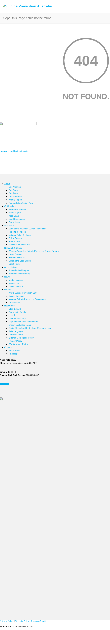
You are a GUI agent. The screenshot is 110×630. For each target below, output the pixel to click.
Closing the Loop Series (20, 261)
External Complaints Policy (21, 338)
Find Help (13, 354)
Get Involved (10, 206)
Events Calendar (16, 296)
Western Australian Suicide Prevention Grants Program (34, 251)
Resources (9, 305)
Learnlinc (13, 315)
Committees (14, 222)
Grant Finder (14, 264)
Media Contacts (16, 286)
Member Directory (17, 318)
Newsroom (14, 283)
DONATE (4, 384)
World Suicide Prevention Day (23, 293)
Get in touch (14, 350)
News (7, 277)
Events (7, 289)
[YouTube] (14, 394)
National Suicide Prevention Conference (27, 299)
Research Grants (17, 257)
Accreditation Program (19, 270)
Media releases (16, 280)
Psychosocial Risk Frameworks (24, 321)
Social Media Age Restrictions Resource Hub (30, 328)
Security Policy (22, 621)
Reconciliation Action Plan (21, 203)
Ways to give (15, 212)
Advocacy (9, 225)
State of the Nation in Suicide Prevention (27, 228)
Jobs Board (14, 216)
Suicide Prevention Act (19, 244)
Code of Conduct (16, 334)
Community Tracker (18, 312)
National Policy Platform (20, 235)
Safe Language (16, 331)
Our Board (13, 190)
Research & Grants (13, 248)
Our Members (15, 196)
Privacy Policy (15, 341)
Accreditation (10, 267)
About (7, 184)
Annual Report (15, 199)
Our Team (13, 193)
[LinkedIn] (8, 394)
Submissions (15, 241)
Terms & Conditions (40, 621)
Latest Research (16, 254)
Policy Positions (16, 238)
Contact (8, 347)
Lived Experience (17, 219)
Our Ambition (15, 187)
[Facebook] (3, 394)
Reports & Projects (17, 232)
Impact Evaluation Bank (20, 325)
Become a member (18, 209)
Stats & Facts (15, 309)
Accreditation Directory (19, 273)
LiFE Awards (14, 302)
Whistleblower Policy (18, 344)
